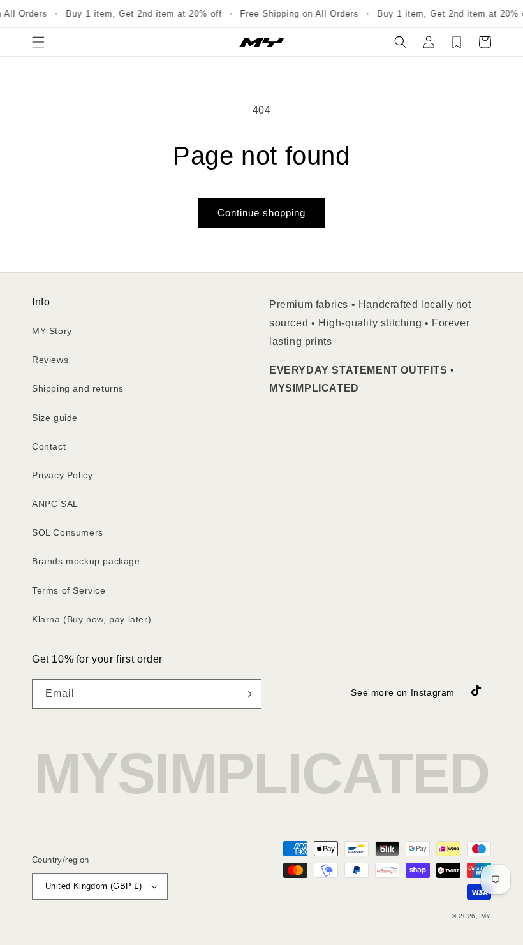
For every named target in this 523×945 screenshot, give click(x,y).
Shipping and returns (78, 388)
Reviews (50, 360)
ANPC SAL (55, 504)
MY (486, 915)
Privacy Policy (62, 475)
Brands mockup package (86, 561)
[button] (38, 42)
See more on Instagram (403, 692)
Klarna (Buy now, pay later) (91, 619)
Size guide (55, 418)
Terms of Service (69, 590)
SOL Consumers (67, 532)
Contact (49, 446)
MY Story (52, 331)
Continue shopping (261, 212)
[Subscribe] (247, 694)
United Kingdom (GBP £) (93, 886)
